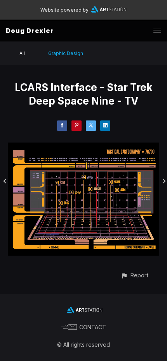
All (22, 53)
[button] (134, 275)
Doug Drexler (30, 30)
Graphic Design (65, 53)
